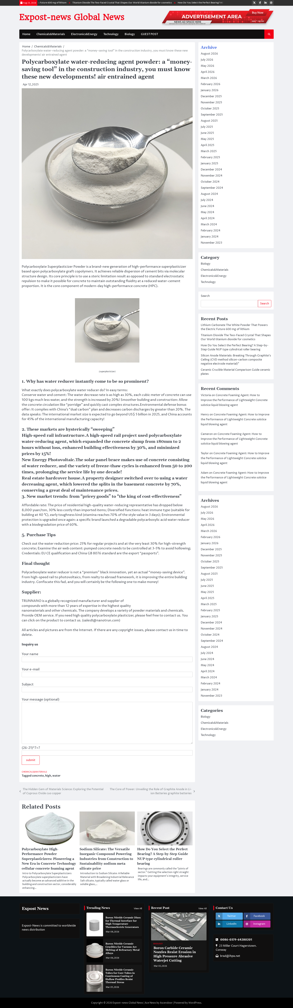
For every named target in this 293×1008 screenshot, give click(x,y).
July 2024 (207, 200)
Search (205, 296)
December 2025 (211, 96)
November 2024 (211, 176)
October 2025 (210, 108)
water (56, 776)
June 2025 (207, 133)
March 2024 (209, 224)
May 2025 (207, 139)
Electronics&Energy (84, 34)
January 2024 (209, 237)
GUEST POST (149, 34)
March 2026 (209, 78)
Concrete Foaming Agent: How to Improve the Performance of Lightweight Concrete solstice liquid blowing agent (234, 400)
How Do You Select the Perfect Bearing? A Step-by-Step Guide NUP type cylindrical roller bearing (211, 2)
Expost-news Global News (71, 17)
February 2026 (210, 84)
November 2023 (211, 243)
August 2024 (209, 194)
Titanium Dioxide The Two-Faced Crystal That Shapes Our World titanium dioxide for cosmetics (104, 2)
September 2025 (212, 115)
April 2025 (207, 145)
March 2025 (209, 151)
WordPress (194, 1002)
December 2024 (211, 169)
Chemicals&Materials (50, 34)
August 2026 (209, 54)
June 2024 (207, 206)
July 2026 (207, 60)
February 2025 (210, 157)
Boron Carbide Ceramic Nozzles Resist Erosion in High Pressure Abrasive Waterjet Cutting (174, 954)
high (48, 776)
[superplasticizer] (107, 361)
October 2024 (210, 182)
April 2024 (207, 218)
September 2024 (212, 188)
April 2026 (207, 72)
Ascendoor (166, 1002)
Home (26, 34)
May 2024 (207, 212)
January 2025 (209, 163)
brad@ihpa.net (230, 956)
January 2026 (209, 90)
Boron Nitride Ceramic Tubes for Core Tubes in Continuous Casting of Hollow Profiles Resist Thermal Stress (120, 976)
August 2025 (209, 121)
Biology (130, 34)
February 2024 (210, 230)
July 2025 (207, 127)
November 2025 (211, 102)
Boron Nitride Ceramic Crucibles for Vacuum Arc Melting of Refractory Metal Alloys (122, 948)
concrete (38, 776)
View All (138, 908)
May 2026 (207, 66)
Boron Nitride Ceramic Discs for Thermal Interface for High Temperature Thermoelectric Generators (123, 922)
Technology (111, 34)
